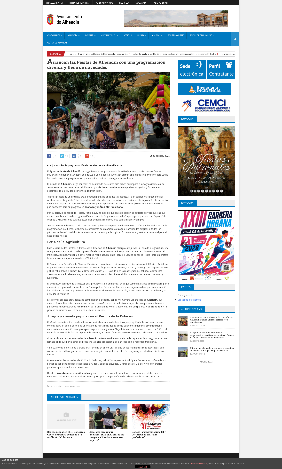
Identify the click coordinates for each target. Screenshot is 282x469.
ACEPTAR (143, 467)
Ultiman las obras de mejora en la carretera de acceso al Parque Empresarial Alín (212, 349)
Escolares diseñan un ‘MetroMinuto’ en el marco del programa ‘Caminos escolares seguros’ (106, 436)
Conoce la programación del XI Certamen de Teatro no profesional (149, 434)
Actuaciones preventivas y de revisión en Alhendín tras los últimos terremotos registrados (211, 320)
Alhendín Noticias (104, 2)
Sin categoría (72, 386)
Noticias (128, 35)
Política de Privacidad (57, 42)
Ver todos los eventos (189, 299)
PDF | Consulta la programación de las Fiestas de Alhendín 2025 (84, 165)
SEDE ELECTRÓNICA (54, 2)
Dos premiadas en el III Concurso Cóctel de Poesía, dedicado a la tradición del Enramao (66, 434)
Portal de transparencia (202, 35)
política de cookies (199, 463)
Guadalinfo (141, 2)
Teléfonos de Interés (79, 2)
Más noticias (206, 362)
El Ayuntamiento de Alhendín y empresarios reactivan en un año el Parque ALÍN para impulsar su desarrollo (73, 53)
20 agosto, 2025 (161, 155)
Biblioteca (124, 2)
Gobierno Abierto (176, 35)
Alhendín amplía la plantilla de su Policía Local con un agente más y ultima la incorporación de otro (165, 53)
